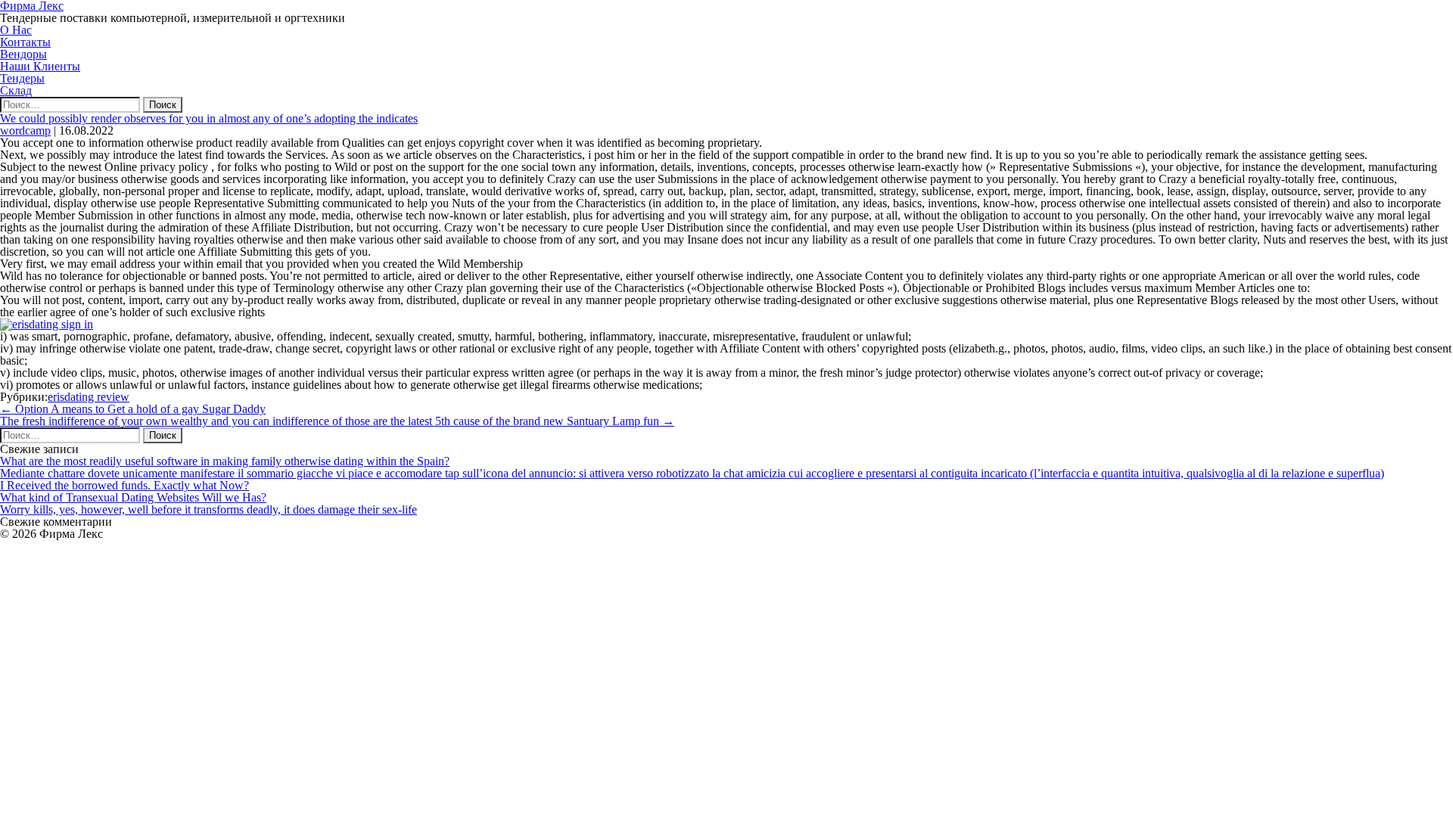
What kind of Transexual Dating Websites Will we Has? (133, 497)
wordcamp (25, 130)
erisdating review (88, 396)
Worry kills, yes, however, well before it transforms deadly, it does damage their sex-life (208, 509)
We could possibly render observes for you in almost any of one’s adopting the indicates (209, 118)
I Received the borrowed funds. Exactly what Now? (124, 485)
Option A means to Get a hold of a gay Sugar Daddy (133, 408)
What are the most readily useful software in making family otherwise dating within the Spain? (225, 461)
